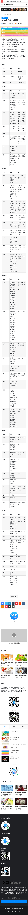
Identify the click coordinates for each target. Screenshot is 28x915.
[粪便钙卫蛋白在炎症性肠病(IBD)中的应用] (21, 801)
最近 (14, 727)
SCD (4, 23)
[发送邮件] (5, 23)
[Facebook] (2, 603)
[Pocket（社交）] (6, 606)
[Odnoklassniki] (2, 606)
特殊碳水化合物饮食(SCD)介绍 (17, 757)
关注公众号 (14, 695)
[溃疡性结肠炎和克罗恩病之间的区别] (5, 746)
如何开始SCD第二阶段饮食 (21, 675)
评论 (23, 727)
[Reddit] (20, 603)
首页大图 (14, 597)
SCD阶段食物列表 (14, 750)
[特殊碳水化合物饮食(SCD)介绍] (5, 759)
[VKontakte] (23, 603)
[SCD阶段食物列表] (5, 752)
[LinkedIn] (9, 603)
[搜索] (26, 5)
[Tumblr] (13, 603)
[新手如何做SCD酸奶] (7, 670)
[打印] (13, 606)
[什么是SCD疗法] (5, 733)
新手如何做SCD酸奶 (5, 675)
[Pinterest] (16, 603)
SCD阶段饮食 (8, 14)
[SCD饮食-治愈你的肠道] (9, 4)
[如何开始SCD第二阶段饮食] (21, 670)
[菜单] (2, 5)
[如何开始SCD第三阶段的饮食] (21, 657)
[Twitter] (6, 603)
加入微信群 (14, 710)
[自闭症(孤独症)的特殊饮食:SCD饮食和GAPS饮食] (7, 801)
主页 (3, 14)
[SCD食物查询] (14, 9)
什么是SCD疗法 (14, 731)
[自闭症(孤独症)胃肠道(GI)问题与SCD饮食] (21, 788)
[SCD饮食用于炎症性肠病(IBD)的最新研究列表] (7, 788)
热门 (5, 727)
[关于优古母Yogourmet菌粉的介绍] (7, 657)
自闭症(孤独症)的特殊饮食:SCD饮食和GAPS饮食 (14, 1)
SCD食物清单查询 (14, 764)
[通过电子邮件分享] (9, 606)
